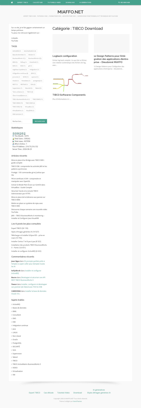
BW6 (15, 62)
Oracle (16, 81)
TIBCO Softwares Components (69, 95)
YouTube (14, 41)
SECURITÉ (16, 346)
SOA (33, 84)
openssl (34, 77)
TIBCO (30, 92)
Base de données (19, 55)
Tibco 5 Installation (20, 95)
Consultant (17, 315)
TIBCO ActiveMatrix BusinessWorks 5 (27, 364)
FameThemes (77, 401)
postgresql (37, 81)
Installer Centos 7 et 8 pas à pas (23, 241)
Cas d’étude (38, 2)
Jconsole (16, 77)
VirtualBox (29, 107)
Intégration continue (20, 73)
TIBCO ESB (17, 107)
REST (15, 84)
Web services (18, 114)
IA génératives (85, 2)
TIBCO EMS (30, 103)
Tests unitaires (18, 92)
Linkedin (14, 38)
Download (70, 2)
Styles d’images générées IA (21, 232)
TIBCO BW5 (38, 99)
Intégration (34, 70)
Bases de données (19, 308)
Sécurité (28, 88)
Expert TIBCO (22, 2)
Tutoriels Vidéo (54, 2)
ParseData (26, 81)
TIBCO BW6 (18, 103)
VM (14, 375)
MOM (26, 77)
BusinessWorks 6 (34, 58)
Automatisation (30, 51)
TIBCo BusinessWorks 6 (21, 99)
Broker (32, 55)
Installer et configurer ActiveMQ (23, 251)
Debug (23, 62)
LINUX (15, 332)
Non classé (17, 336)
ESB (22, 66)
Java (14, 329)
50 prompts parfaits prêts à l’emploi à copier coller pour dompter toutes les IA (28, 263)
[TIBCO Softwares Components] (70, 82)
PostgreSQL (17, 343)
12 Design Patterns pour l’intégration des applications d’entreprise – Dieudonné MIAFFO (111, 59)
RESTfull (24, 84)
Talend (38, 88)
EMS (15, 66)
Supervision (17, 88)
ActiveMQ (17, 51)
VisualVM (30, 110)
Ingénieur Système (20, 70)
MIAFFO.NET (70, 11)
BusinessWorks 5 (19, 58)
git (30, 66)
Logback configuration (65, 56)
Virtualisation (18, 110)
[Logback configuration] (70, 43)
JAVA (33, 73)
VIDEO (15, 368)
